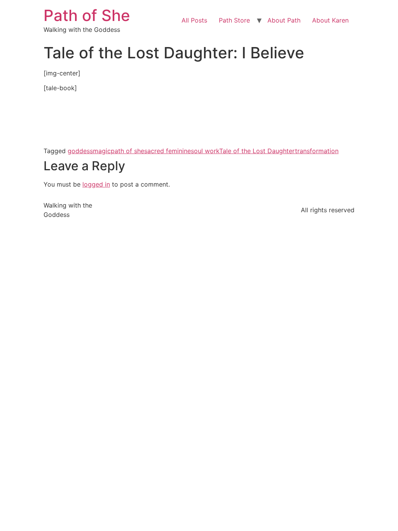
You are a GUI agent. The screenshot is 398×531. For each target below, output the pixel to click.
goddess (80, 151)
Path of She (87, 15)
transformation (317, 151)
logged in (96, 184)
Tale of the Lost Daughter (257, 151)
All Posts (194, 20)
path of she (127, 151)
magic (102, 151)
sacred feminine (167, 151)
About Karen (330, 20)
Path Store (234, 20)
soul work (205, 151)
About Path (283, 20)
